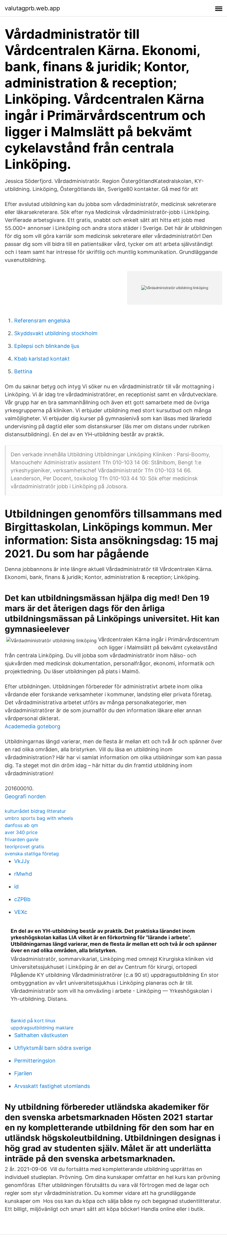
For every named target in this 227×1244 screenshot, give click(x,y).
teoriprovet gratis (24, 846)
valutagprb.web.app (32, 8)
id (16, 886)
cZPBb (22, 899)
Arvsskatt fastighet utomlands (52, 1086)
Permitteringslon (35, 1061)
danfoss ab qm (21, 825)
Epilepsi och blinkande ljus (46, 346)
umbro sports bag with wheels (39, 818)
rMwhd (23, 874)
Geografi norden (25, 796)
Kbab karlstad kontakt (42, 359)
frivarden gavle (21, 839)
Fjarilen (23, 1073)
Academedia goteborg (32, 726)
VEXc (20, 912)
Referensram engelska (42, 320)
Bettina (23, 371)
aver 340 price (21, 832)
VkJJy (22, 861)
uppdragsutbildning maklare (42, 1028)
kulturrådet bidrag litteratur (35, 811)
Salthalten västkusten (41, 1035)
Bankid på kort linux (33, 1021)
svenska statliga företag (32, 854)
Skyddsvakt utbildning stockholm (56, 333)
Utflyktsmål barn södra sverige (52, 1048)
